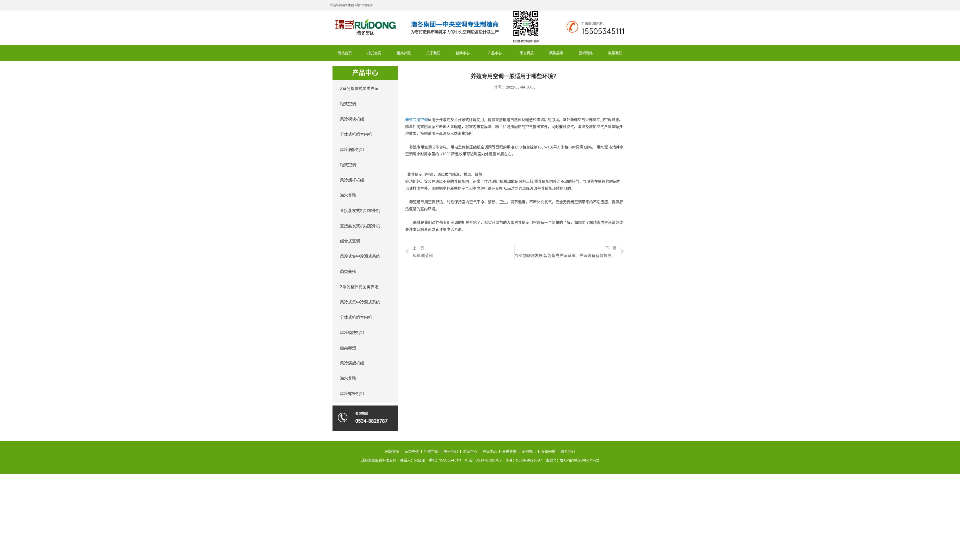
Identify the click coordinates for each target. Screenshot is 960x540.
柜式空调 (374, 53)
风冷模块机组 (352, 119)
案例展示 (556, 53)
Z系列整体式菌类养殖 (359, 88)
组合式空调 (350, 241)
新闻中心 (463, 53)
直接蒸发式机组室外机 (360, 210)
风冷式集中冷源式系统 (360, 256)
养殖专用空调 (416, 120)
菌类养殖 (404, 53)
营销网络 (586, 53)
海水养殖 (348, 195)
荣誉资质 (527, 53)
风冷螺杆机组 (352, 180)
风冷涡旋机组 (352, 149)
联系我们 (615, 53)
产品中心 (495, 53)
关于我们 (433, 53)
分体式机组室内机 (356, 134)
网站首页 (345, 53)
